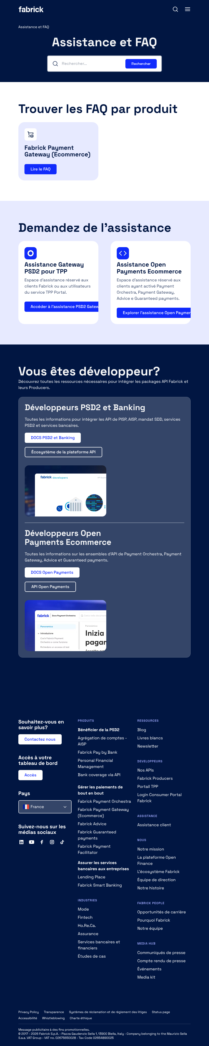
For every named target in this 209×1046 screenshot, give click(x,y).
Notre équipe (150, 928)
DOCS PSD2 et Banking (53, 437)
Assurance (88, 933)
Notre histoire (150, 888)
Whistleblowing (53, 1018)
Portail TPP (147, 786)
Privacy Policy (28, 1012)
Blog (141, 729)
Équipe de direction (156, 879)
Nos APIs (145, 770)
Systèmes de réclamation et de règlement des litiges (108, 1012)
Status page (161, 1012)
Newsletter (148, 746)
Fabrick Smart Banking (100, 885)
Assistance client (154, 824)
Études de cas (92, 956)
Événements (149, 969)
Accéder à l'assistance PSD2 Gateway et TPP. (74, 306)
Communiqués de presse (161, 952)
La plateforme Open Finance (156, 860)
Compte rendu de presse (161, 960)
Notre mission (150, 849)
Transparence (54, 1012)
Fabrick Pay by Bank (97, 752)
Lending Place (91, 877)
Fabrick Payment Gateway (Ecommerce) (103, 812)
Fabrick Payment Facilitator (94, 849)
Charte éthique (81, 1018)
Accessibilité (27, 1018)
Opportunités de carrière (161, 912)
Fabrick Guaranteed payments (97, 835)
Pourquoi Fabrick (153, 920)
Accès (30, 775)
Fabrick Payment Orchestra (104, 801)
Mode (83, 909)
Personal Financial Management (95, 763)
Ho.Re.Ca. (87, 925)
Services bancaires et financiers (99, 945)
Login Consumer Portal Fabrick (159, 797)
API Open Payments (50, 586)
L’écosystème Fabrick (158, 871)
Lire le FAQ (40, 169)
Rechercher (141, 63)
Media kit (146, 977)
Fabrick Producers (155, 778)
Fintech (85, 917)
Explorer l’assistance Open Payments (159, 312)
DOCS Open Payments (52, 572)
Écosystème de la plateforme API (63, 452)
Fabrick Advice (92, 823)
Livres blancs (150, 738)
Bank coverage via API (99, 774)
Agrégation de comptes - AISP (102, 741)
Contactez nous (40, 739)
